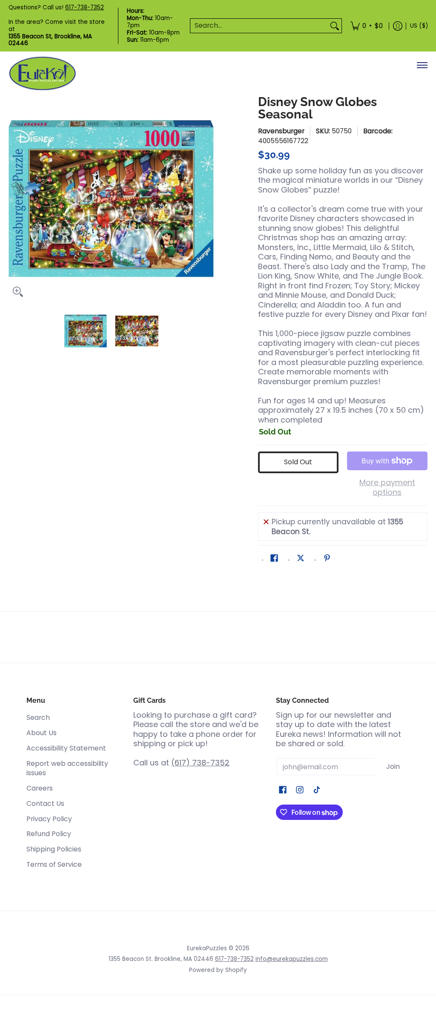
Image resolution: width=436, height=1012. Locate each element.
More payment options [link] (387, 487)
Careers (39, 788)
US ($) (419, 26)
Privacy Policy (49, 819)
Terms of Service (54, 864)
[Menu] (421, 65)
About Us (41, 733)
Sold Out (298, 462)
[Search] (334, 26)
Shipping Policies (53, 849)
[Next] (207, 198)
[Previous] (14, 198)
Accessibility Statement (66, 748)
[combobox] (259, 26)
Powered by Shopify (218, 970)
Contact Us (45, 803)
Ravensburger (281, 131)
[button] (274, 559)
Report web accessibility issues (67, 768)
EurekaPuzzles (207, 948)
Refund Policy (48, 834)
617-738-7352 (84, 7)
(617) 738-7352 (200, 762)
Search (38, 717)
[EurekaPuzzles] (43, 73)
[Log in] (397, 26)
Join (393, 766)
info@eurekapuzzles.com (291, 959)
